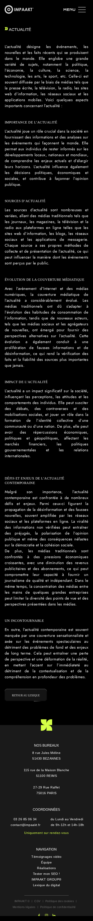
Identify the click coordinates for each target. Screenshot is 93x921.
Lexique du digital (46, 885)
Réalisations (46, 868)
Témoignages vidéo (46, 856)
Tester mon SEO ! (46, 874)
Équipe (46, 862)
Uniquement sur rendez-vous (46, 833)
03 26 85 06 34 (26, 819)
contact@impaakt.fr (25, 825)
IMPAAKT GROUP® (46, 879)
